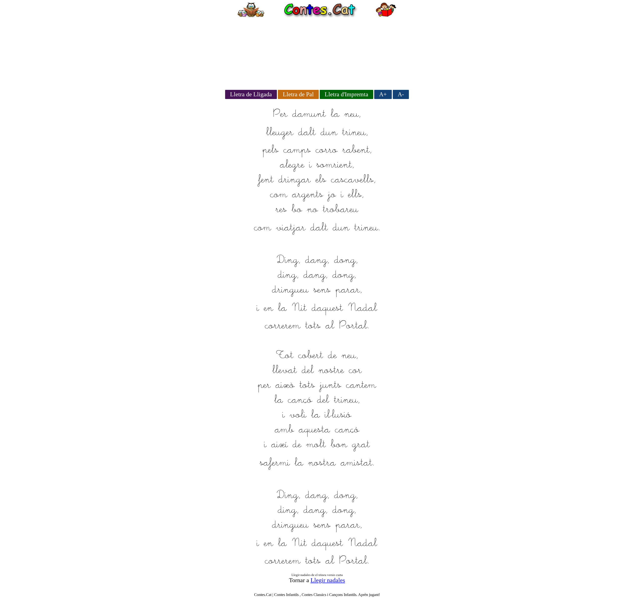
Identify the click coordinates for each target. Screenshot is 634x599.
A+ (383, 94)
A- (401, 94)
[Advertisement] (317, 52)
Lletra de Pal (298, 94)
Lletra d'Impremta (346, 94)
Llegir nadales (328, 580)
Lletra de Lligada (251, 94)
